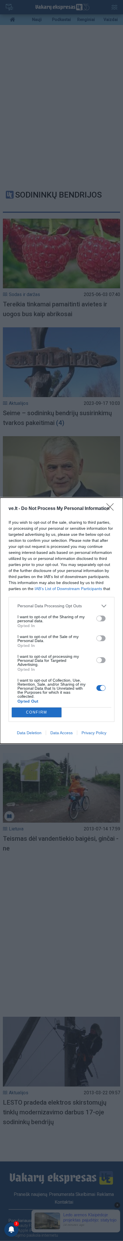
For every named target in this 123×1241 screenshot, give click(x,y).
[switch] (101, 618)
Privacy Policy (94, 732)
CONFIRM (36, 712)
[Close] (111, 508)
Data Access (61, 732)
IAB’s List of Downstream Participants (68, 588)
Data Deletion (29, 732)
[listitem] (61, 606)
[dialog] (61, 621)
